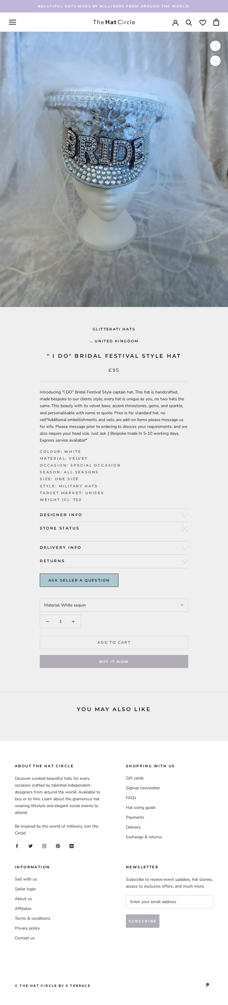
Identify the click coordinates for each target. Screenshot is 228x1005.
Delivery (133, 827)
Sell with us (26, 879)
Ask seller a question (79, 580)
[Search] (189, 22)
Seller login (25, 889)
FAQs (131, 798)
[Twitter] (30, 845)
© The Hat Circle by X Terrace (53, 986)
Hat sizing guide (141, 807)
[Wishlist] (203, 22)
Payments (135, 817)
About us (23, 899)
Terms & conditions (32, 918)
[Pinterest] (58, 845)
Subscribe (143, 921)
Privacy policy (27, 928)
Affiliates (23, 908)
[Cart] (216, 22)
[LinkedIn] (71, 845)
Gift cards (135, 778)
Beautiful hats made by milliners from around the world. (114, 6)
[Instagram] (44, 845)
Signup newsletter (143, 788)
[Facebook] (17, 845)
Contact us (25, 938)
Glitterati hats (114, 329)
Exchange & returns (144, 837)
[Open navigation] (12, 22)
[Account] (175, 22)
